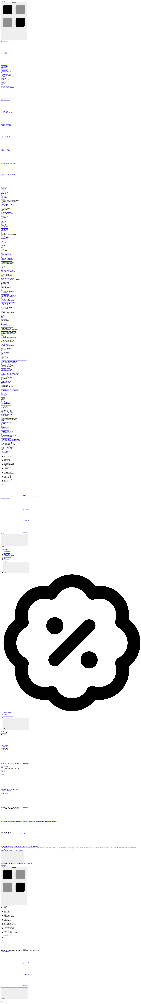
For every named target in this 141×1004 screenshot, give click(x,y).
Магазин (6, 714)
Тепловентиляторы (5, 288)
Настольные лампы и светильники (9, 390)
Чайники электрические (7, 313)
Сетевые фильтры (5, 430)
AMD (4, 833)
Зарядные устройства (6, 438)
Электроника (7, 551)
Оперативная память (6, 75)
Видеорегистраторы (6, 370)
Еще (5, 572)
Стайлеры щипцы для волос (8, 339)
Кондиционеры (7, 557)
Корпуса (3, 83)
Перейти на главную (6, 790)
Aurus (2, 267)
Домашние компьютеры (7, 263)
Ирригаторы (4, 356)
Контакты (6, 717)
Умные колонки (5, 220)
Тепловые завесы (5, 294)
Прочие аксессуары (5, 451)
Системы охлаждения (6, 86)
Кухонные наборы (5, 382)
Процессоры (4, 70)
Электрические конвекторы (7, 291)
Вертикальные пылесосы (7, 327)
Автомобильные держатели (7, 443)
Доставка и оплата (8, 716)
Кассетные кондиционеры (7, 270)
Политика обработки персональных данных (12, 850)
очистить (3, 544)
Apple (2, 241)
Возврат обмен (18, 846)
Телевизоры (4, 230)
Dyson (2, 249)
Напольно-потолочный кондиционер (10, 280)
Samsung (3, 243)
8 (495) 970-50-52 (5, 745)
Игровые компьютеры (6, 258)
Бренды (2, 774)
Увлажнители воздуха (6, 387)
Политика (29, 846)
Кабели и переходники (6, 448)
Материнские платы (6, 73)
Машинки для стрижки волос (8, 333)
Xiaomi (2, 246)
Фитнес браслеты (5, 209)
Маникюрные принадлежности (8, 331)
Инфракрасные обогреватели (8, 296)
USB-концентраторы (6, 422)
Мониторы (3, 233)
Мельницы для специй (6, 377)
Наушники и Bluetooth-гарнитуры (9, 201)
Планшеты (3, 196)
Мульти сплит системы (6, 275)
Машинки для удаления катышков (9, 374)
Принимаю (3, 864)
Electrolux (15, 833)
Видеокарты (4, 67)
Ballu (7, 833)
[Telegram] (12, 762)
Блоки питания (4, 80)
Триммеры (3, 336)
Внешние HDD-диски (6, 411)
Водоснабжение (8, 561)
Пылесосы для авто (5, 368)
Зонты (2, 399)
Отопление (6, 559)
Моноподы (3, 424)
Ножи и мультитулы (6, 405)
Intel (23, 833)
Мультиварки (4, 319)
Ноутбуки (3, 199)
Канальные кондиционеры (7, 278)
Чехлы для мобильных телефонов (9, 435)
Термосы (3, 397)
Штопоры (3, 379)
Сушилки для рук (5, 299)
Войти (8, 498)
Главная (3, 771)
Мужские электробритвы (7, 341)
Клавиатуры (4, 217)
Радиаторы (3, 286)
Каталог (14, 2)
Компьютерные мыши (6, 214)
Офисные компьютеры (6, 261)
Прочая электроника (6, 254)
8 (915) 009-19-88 (5, 749)
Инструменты (4, 402)
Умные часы (4, 206)
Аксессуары (4, 251)
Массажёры (3, 350)
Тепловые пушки (5, 304)
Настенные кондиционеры (7, 273)
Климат (5, 558)
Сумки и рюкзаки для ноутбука (8, 419)
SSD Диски (3, 78)
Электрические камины (6, 307)
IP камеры (3, 225)
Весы (2, 316)
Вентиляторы (4, 324)
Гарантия (24, 846)
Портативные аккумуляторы (8, 445)
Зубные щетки (4, 353)
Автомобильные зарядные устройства (10, 440)
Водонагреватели (5, 283)
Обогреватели (4, 385)
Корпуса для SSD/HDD (6, 414)
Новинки (3, 189)
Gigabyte (20, 833)
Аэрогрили (3, 311)
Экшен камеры (4, 238)
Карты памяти (4, 409)
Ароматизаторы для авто (7, 365)
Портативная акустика (6, 204)
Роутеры (3, 222)
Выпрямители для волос (7, 346)
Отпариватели (4, 321)
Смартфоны (4, 193)
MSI (26, 833)
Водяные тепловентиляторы (8, 302)
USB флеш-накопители (6, 432)
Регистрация (4, 498)
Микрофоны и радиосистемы (8, 236)
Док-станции (4, 416)
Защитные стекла (5, 427)
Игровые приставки (6, 212)
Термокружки (4, 394)
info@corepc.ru (4, 766)
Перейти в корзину (5, 549)
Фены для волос (5, 344)
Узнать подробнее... (29, 863)
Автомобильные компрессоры (8, 362)
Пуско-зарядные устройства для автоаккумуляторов (14, 360)
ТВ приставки (4, 228)
